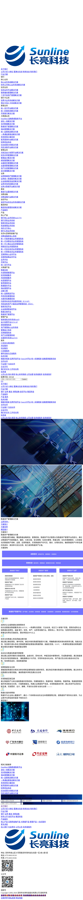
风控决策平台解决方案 (9, 793)
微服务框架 (5, 359)
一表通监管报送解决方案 (10, 780)
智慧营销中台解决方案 (9, 785)
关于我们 (4, 69)
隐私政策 (11, 898)
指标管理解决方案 (8, 775)
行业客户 (4, 364)
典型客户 (4, 529)
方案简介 (4, 524)
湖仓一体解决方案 (8, 770)
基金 (10, 392)
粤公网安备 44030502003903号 (34, 895)
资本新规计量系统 (8, 783)
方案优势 (4, 527)
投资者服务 (38, 374)
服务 (6, 397)
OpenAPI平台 (26, 359)
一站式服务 (41, 822)
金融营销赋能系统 (49, 359)
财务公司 (4, 816)
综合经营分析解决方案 (9, 791)
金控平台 (23, 392)
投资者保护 (47, 374)
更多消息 (4, 824)
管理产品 (33, 822)
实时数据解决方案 (8, 772)
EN (2, 381)
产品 (2, 397)
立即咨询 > (5, 522)
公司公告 (4, 374)
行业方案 (4, 74)
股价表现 (11, 374)
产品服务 (4, 210)
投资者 (3, 372)
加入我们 (4, 827)
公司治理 (29, 374)
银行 (2, 392)
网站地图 (19, 898)
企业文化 (4, 366)
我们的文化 (5, 369)
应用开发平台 (15, 359)
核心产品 (4, 822)
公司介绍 (4, 72)
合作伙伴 (4, 361)
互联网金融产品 (14, 822)
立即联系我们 (28, 803)
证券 (6, 392)
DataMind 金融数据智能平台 (11, 767)
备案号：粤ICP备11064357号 (12, 895)
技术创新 (4, 356)
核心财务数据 (21, 374)
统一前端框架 (36, 359)
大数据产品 (25, 822)
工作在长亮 (14, 369)
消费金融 (16, 392)
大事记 (10, 72)
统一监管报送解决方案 (9, 778)
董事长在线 (18, 72)
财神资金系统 (6, 788)
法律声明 (4, 898)
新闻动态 (26, 72)
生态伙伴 (11, 364)
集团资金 (30, 392)
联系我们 (33, 72)
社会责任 (11, 827)
